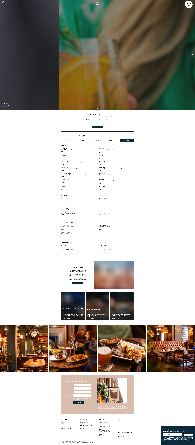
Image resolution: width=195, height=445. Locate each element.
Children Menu (127, 136)
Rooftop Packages (97, 140)
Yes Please (79, 402)
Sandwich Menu (112, 136)
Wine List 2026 (112, 140)
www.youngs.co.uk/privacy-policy (116, 409)
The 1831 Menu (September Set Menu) (83, 136)
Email (71, 391)
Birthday (70, 395)
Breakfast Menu (83, 140)
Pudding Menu (97, 136)
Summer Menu (68, 136)
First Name (70, 384)
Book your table (97, 126)
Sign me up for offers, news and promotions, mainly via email (82, 399)
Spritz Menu (126, 140)
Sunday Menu (68, 140)
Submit (188, 434)
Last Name (69, 388)
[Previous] (2, 55)
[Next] (193, 55)
